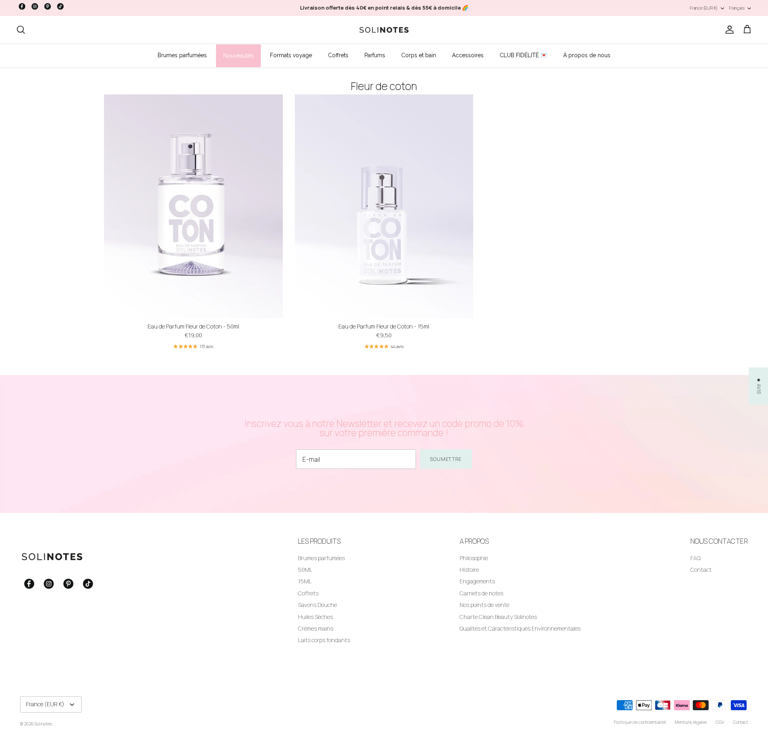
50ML (305, 569)
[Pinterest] (48, 6)
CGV (720, 722)
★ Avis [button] (759, 386)
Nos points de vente (484, 605)
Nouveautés (238, 55)
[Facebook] (22, 6)
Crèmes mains (315, 628)
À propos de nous (586, 55)
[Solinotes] (384, 30)
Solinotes (43, 724)
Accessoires (468, 55)
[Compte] (728, 29)
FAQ (695, 558)
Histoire (469, 569)
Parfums (374, 55)
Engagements (477, 581)
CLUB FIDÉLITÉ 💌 (523, 55)
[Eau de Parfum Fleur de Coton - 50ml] (193, 206)
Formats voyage (291, 55)
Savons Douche (317, 605)
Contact (701, 569)
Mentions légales (691, 722)
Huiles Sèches (315, 617)
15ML (305, 581)
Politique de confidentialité (640, 722)
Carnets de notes (481, 593)
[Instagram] (35, 6)
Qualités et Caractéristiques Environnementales (520, 628)
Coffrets (338, 55)
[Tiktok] (60, 6)
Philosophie (474, 558)
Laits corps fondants (324, 640)
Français (736, 8)
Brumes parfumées (182, 55)
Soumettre (446, 459)
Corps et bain (418, 55)
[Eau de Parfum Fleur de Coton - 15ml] (384, 206)
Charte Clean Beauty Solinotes (498, 617)
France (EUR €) (704, 8)
